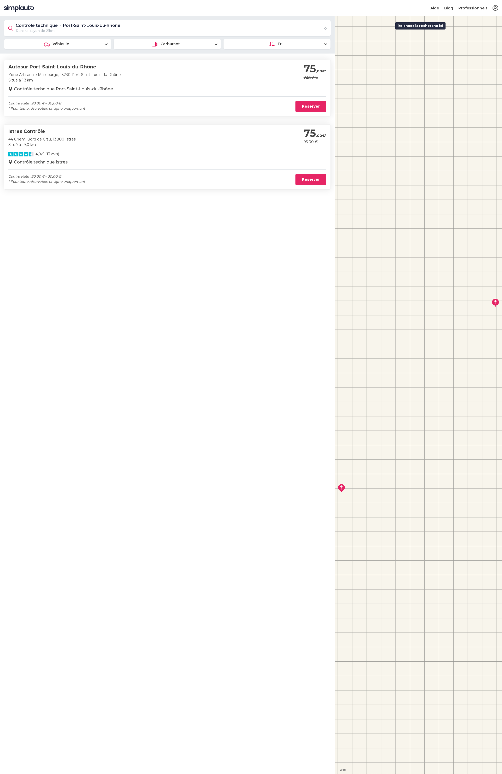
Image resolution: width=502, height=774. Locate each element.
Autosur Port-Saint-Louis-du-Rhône (52, 67)
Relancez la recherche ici (420, 26)
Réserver (311, 106)
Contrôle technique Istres (41, 162)
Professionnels (473, 8)
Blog (448, 8)
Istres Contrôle (26, 131)
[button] (495, 8)
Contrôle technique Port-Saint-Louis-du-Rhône (63, 88)
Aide (434, 8)
